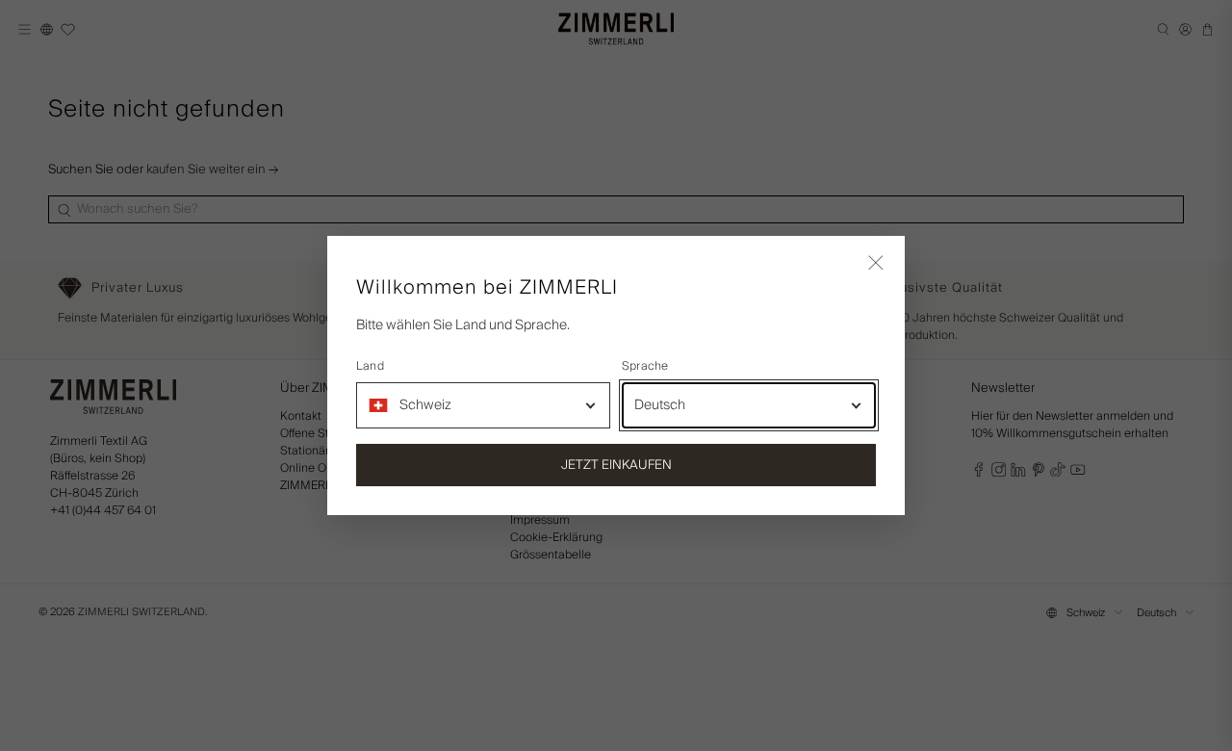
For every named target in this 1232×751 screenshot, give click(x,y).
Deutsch (659, 405)
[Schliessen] (875, 264)
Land (370, 367)
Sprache (645, 367)
